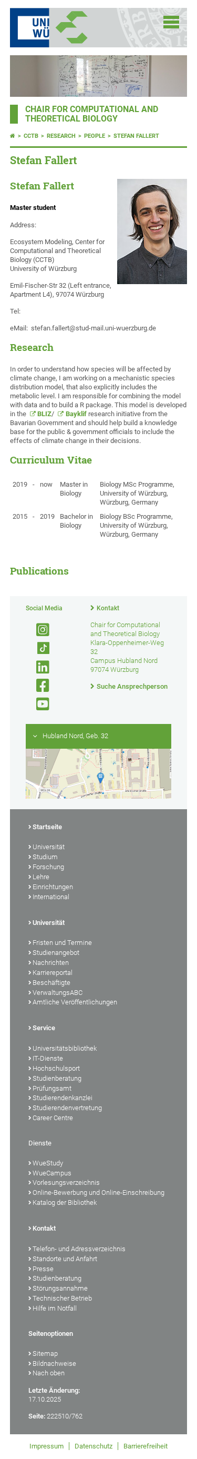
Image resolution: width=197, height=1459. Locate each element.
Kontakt (108, 608)
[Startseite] (12, 136)
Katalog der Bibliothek (65, 1202)
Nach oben (49, 1373)
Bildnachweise (54, 1363)
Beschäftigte (51, 983)
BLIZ (44, 414)
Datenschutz (93, 1446)
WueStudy (48, 1163)
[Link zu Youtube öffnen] (38, 704)
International (51, 897)
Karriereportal (52, 973)
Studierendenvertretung (67, 1108)
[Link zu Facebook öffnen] (38, 686)
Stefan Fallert (136, 136)
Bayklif (76, 414)
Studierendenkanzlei (62, 1098)
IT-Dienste (48, 1058)
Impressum (46, 1446)
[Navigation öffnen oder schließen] (171, 22)
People (94, 136)
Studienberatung (57, 1078)
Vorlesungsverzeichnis (66, 1182)
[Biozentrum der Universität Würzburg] (85, 28)
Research (61, 136)
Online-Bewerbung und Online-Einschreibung (98, 1192)
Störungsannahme (60, 1288)
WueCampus (52, 1173)
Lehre (41, 877)
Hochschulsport (56, 1068)
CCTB (31, 136)
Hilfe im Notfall (55, 1308)
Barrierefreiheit (145, 1446)
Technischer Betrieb (62, 1298)
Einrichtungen (53, 887)
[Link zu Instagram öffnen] (38, 630)
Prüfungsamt (52, 1088)
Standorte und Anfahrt (65, 1259)
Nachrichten (51, 963)
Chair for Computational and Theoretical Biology (91, 114)
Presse (43, 1269)
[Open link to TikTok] (38, 648)
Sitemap (45, 1353)
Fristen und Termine (62, 943)
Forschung (48, 867)
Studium (45, 857)
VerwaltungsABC (57, 993)
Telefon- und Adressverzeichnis (79, 1249)
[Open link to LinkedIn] (38, 667)
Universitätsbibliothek (65, 1048)
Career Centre (53, 1118)
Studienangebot (56, 953)
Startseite (47, 827)
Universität (49, 847)
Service (44, 1028)
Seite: (36, 1416)
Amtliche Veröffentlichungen (75, 1002)
